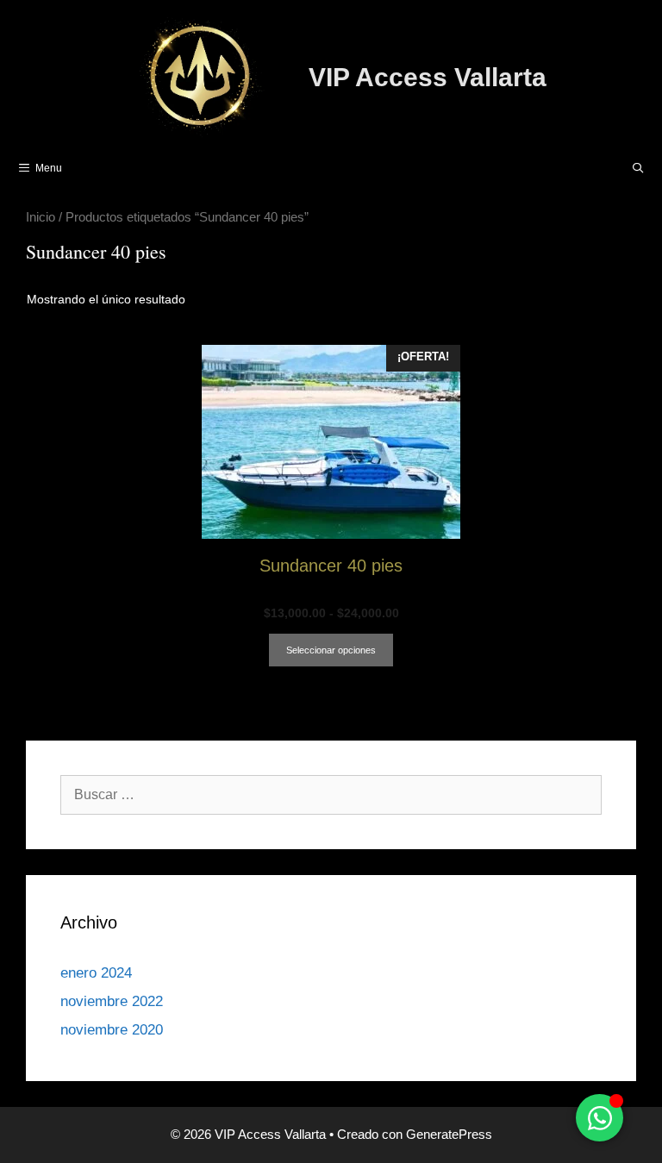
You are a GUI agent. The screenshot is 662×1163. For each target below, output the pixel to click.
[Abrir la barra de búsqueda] (638, 168)
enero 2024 (96, 973)
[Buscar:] (331, 794)
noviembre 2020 (111, 1030)
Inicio (40, 217)
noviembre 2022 (111, 1001)
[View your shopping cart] (593, 168)
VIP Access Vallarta (427, 77)
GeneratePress (449, 1134)
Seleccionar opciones (331, 650)
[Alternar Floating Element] (599, 1117)
